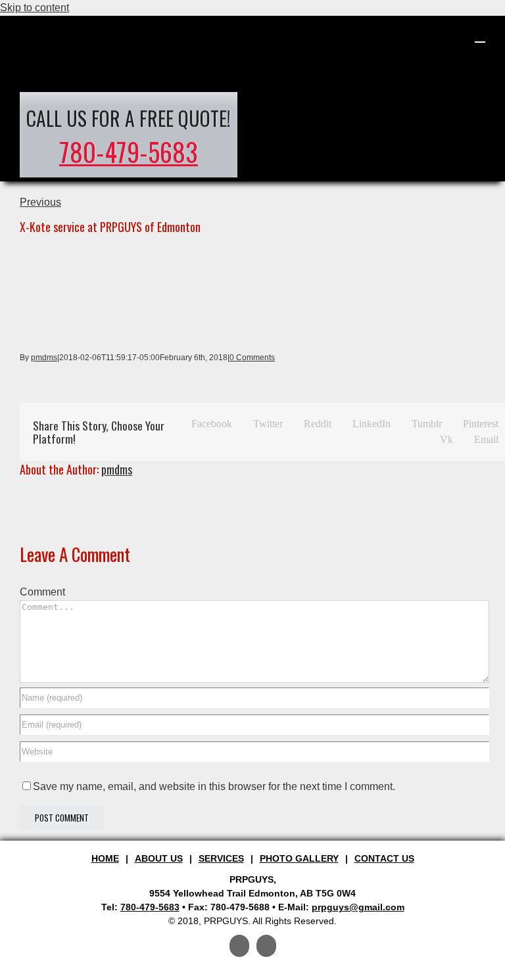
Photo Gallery (299, 858)
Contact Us (384, 858)
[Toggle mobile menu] (480, 36)
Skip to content (34, 7)
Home (105, 858)
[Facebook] (239, 946)
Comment (42, 591)
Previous (40, 202)
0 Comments (252, 357)
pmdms (44, 357)
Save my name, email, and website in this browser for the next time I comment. (214, 786)
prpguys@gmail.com (358, 907)
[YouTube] (266, 946)
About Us (159, 858)
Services (221, 858)
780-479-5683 (128, 151)
